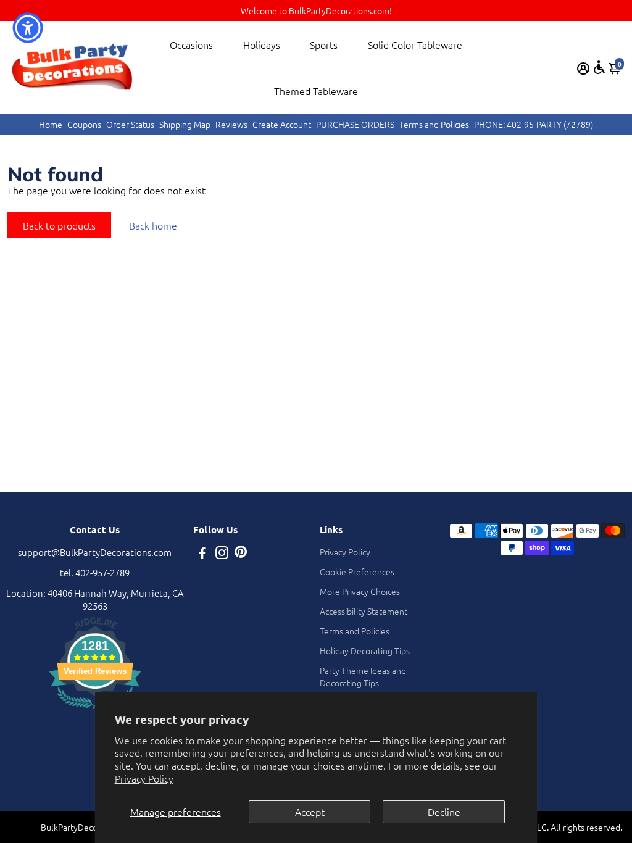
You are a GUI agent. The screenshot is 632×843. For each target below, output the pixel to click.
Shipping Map (184, 124)
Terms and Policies (434, 124)
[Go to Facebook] (202, 553)
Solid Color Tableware (415, 44)
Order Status (130, 124)
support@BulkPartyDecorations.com (95, 552)
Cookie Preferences (357, 571)
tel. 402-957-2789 (95, 572)
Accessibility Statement (363, 611)
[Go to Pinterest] (241, 553)
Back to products (59, 225)
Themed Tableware (316, 91)
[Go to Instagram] (222, 553)
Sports (324, 44)
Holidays (261, 44)
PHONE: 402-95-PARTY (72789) (533, 124)
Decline (444, 811)
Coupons (84, 124)
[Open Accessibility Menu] (599, 67)
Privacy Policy (144, 778)
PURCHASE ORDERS (355, 124)
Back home (153, 225)
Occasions (191, 44)
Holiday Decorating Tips (365, 650)
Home (50, 124)
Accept (310, 811)
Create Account (281, 124)
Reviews (231, 124)
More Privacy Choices (360, 591)
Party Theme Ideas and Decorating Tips (363, 676)
